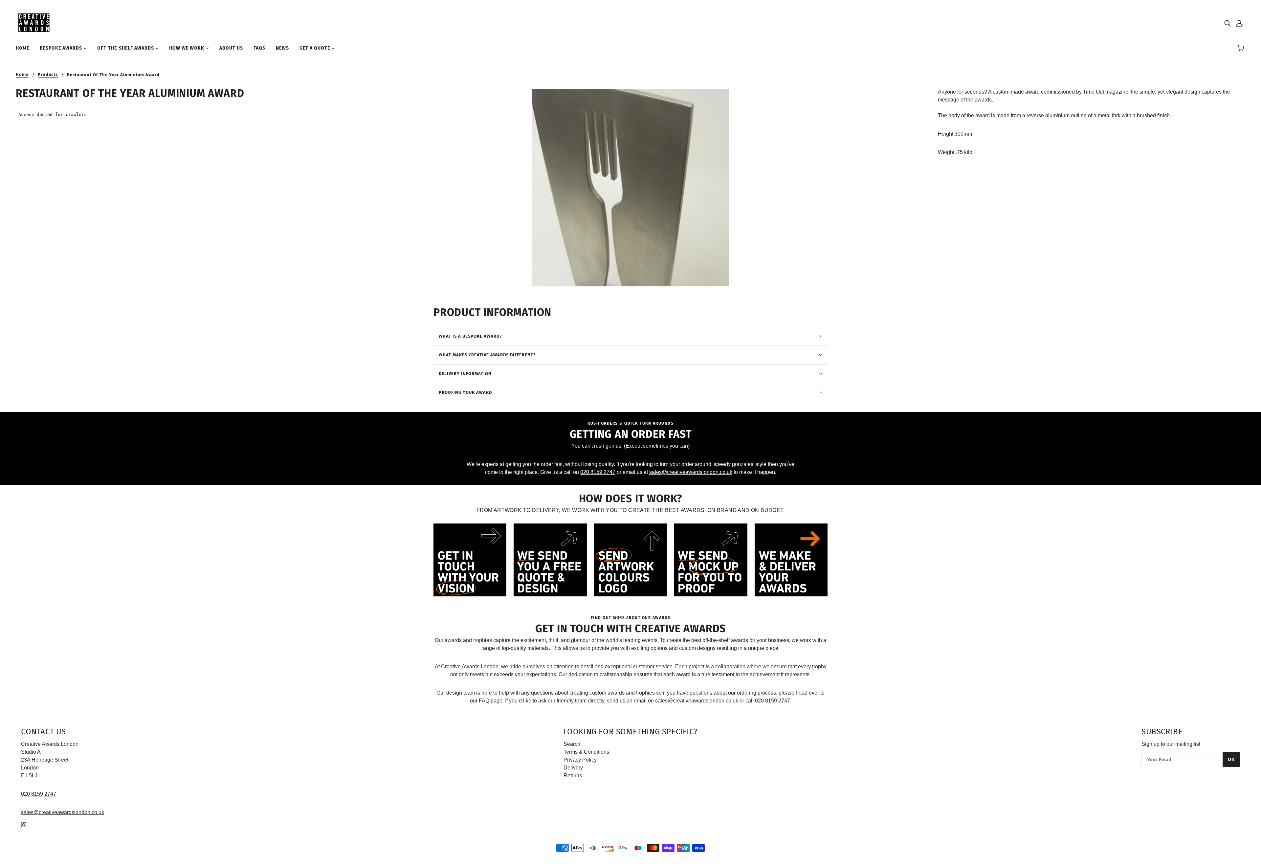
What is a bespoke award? (470, 336)
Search (572, 744)
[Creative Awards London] (35, 22)
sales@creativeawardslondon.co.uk (690, 472)
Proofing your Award (465, 392)
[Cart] (1241, 48)
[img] (1227, 23)
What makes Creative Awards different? (487, 354)
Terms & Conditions (586, 752)
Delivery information (465, 373)
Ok (1231, 759)
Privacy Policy (580, 760)
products (48, 74)
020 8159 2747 (597, 472)
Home (22, 74)
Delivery (573, 767)
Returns (573, 775)
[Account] (1239, 23)
